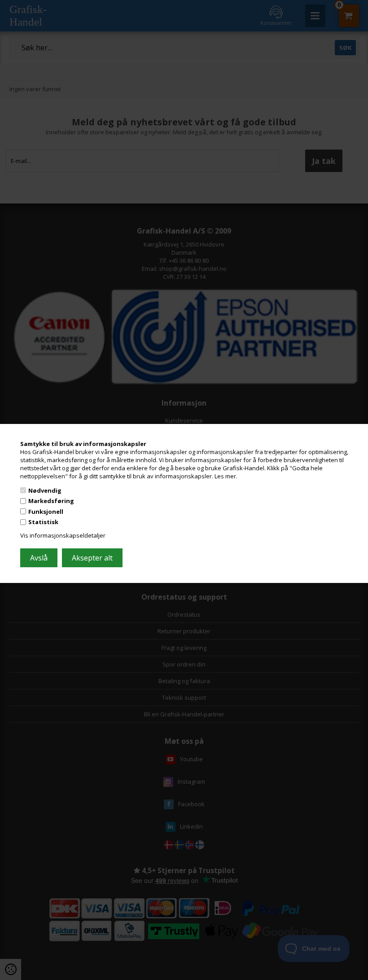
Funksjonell (45, 512)
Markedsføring (51, 501)
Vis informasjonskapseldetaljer (62, 535)
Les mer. (226, 476)
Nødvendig (44, 490)
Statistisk (43, 522)
